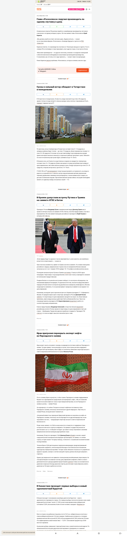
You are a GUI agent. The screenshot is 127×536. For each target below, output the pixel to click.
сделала (70, 462)
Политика (39, 318)
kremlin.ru (41, 255)
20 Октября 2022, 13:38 (42, 15)
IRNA (59, 349)
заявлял (39, 297)
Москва (45, 4)
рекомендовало (52, 171)
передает (39, 103)
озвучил (48, 60)
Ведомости (80, 504)
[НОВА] (76, 9)
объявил (72, 435)
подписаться (82, 70)
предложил (79, 307)
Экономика (49, 471)
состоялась (67, 272)
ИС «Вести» (46, 216)
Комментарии (63, 78)
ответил (39, 313)
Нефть (44, 471)
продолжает (73, 301)
